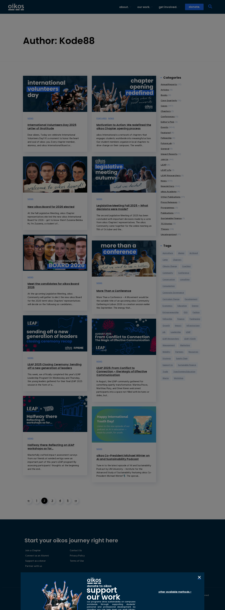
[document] (112, 305)
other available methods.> (174, 592)
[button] (199, 577)
